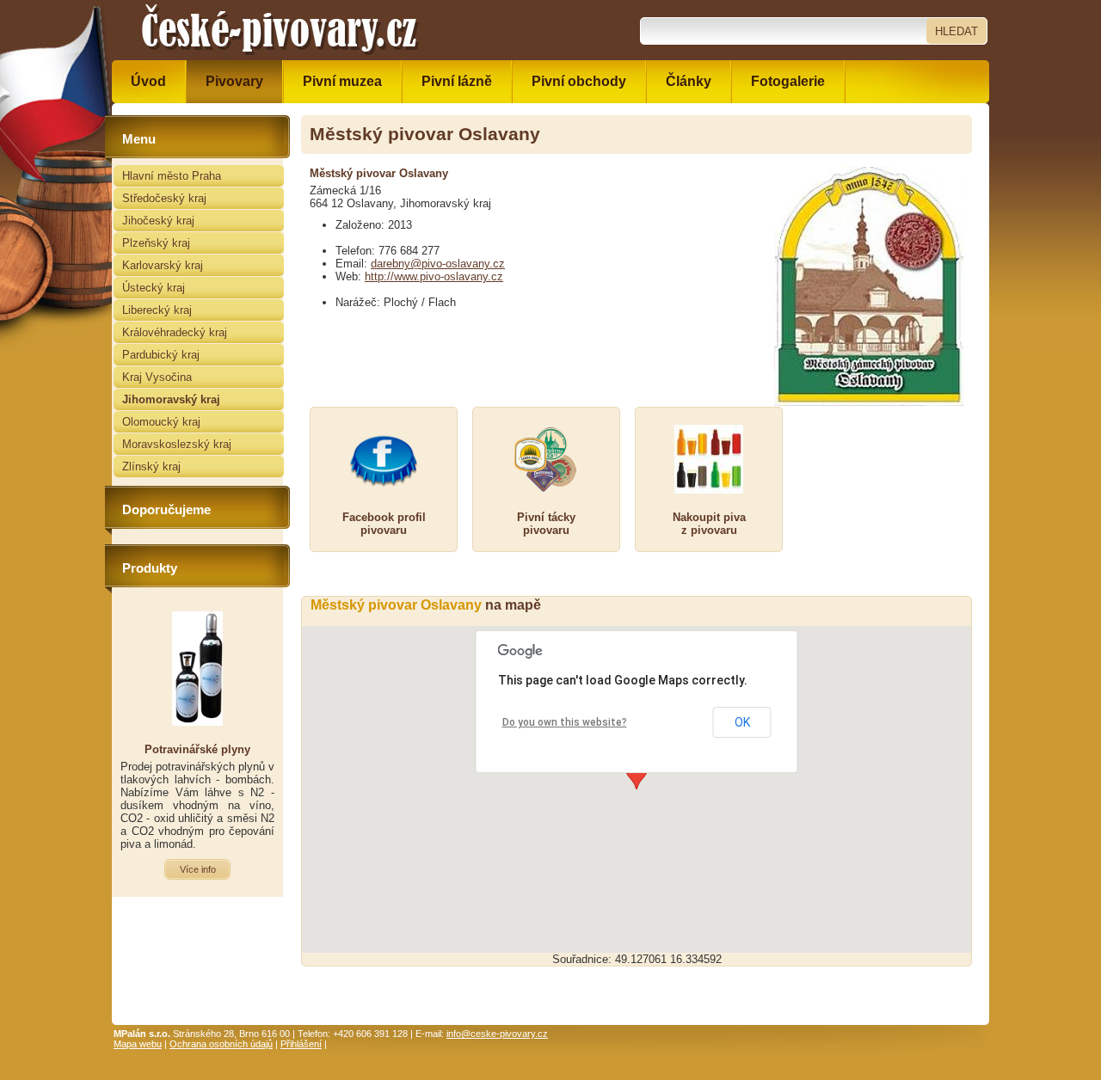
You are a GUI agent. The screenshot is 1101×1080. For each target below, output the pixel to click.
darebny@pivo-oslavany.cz (438, 263)
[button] (636, 773)
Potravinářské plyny (197, 749)
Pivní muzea (342, 81)
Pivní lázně (456, 81)
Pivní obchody (579, 81)
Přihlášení (301, 1044)
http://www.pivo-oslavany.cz (434, 276)
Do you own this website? (564, 722)
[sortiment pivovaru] (708, 459)
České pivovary (176, 6)
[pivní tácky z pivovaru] (546, 459)
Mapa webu (138, 1044)
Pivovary (234, 81)
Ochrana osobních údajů (221, 1044)
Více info (198, 869)
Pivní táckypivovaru (546, 524)
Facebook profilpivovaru (384, 524)
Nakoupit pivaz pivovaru (709, 524)
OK (742, 722)
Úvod (148, 81)
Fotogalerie (788, 81)
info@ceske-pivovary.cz (497, 1033)
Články (688, 81)
